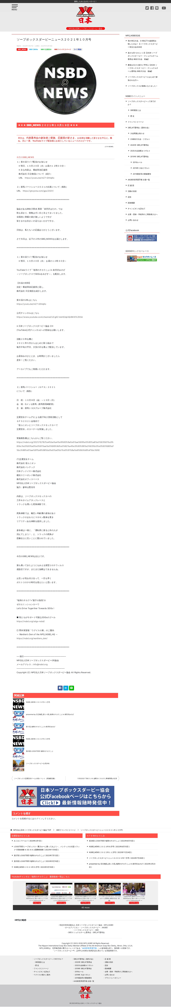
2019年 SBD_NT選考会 (139, 156)
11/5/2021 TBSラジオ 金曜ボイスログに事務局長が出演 (97, 778)
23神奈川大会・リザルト (140, 139)
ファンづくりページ (136, 122)
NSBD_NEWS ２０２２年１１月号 (38, 702)
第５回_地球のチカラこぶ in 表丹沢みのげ (40, 727)
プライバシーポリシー (113, 978)
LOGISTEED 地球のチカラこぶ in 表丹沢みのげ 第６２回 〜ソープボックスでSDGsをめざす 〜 (85, 898)
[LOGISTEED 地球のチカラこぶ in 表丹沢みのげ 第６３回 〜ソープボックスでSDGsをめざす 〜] (61, 889)
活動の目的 (132, 191)
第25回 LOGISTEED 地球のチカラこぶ (39, 751)
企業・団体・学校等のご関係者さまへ (143, 214)
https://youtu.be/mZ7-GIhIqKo (39, 178)
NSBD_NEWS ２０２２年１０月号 (38, 739)
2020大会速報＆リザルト (140, 151)
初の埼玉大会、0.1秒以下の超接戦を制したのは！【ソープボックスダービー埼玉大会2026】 (143, 44)
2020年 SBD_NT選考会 (139, 145)
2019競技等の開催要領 (142, 174)
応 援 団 (131, 185)
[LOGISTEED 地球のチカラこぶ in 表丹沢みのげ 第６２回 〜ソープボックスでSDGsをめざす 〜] (85, 889)
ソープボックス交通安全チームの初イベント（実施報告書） (35, 778)
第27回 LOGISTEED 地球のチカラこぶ (36, 855)
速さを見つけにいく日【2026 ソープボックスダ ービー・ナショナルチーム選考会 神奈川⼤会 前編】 (143, 56)
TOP (32, 830)
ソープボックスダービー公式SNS (37, 763)
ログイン (38, 818)
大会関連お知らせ (137, 133)
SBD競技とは (135, 110)
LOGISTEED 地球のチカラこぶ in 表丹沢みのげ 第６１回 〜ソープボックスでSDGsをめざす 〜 (134, 898)
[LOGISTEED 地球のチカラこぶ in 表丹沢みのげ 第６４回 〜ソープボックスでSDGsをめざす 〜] (37, 889)
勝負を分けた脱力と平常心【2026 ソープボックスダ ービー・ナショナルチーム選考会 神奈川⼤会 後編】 (143, 68)
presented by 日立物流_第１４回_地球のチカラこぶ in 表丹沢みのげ (50, 714)
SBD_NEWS (22, 49)
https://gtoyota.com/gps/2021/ (38, 191)
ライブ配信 (77, 49)
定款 (129, 197)
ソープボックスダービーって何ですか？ (142, 102)
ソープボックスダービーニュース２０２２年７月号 (116, 858)
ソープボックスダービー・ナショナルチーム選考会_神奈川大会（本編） (110, 898)
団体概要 (131, 203)
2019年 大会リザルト (141, 168)
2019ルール (137, 162)
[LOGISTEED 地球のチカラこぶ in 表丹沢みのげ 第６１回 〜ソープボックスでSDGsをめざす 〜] (134, 889)
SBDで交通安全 (46, 49)
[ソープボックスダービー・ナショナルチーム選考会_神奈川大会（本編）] (110, 889)
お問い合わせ (133, 220)
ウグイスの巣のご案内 (42, 975)
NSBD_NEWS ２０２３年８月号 (109, 846)
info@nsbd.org (40, 664)
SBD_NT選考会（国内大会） (139, 128)
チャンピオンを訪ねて (136, 208)
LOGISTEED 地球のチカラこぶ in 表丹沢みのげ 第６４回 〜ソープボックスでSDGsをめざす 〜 (37, 898)
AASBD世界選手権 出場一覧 (139, 180)
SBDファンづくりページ (62, 49)
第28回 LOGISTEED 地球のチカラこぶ (111, 841)
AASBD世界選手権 (89, 948)
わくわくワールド (27, 841)
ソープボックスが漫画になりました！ (143, 86)
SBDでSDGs (33, 49)
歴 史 (132, 116)
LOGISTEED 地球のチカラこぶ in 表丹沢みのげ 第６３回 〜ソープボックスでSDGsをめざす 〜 (61, 898)
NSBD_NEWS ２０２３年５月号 (34, 867)
